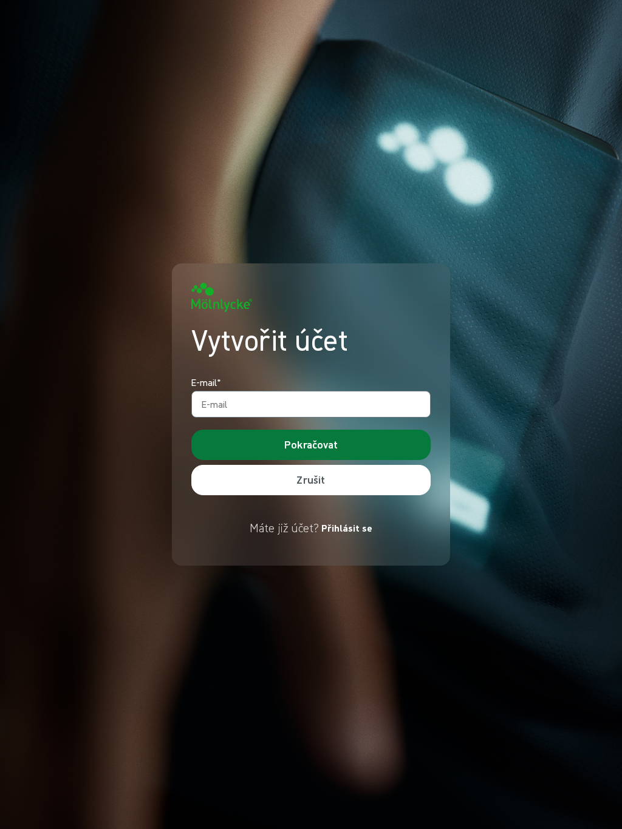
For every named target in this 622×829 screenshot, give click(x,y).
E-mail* (206, 382)
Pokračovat (311, 445)
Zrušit (310, 480)
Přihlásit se (346, 528)
